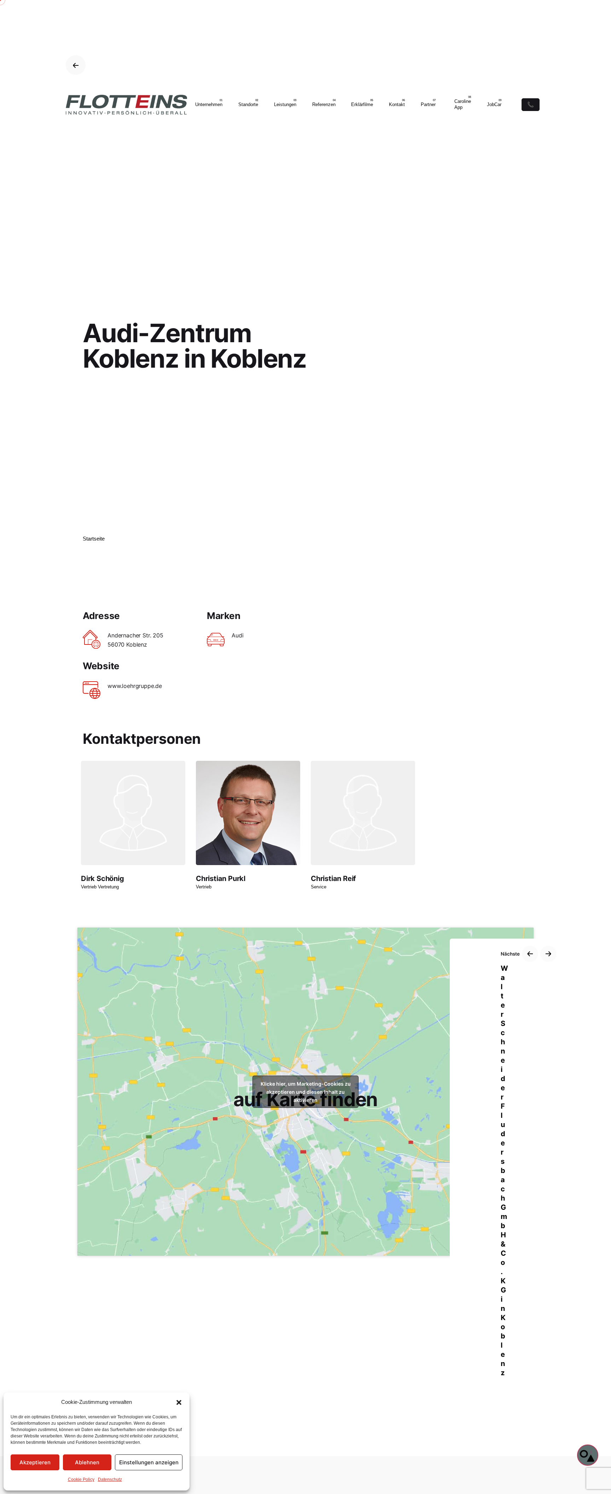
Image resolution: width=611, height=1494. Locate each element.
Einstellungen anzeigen (149, 1462)
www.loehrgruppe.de (134, 685)
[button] (178, 1402)
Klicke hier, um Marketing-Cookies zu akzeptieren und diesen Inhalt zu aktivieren (306, 1092)
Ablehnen (87, 1462)
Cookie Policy (81, 1479)
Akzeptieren (35, 1462)
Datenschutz (110, 1479)
